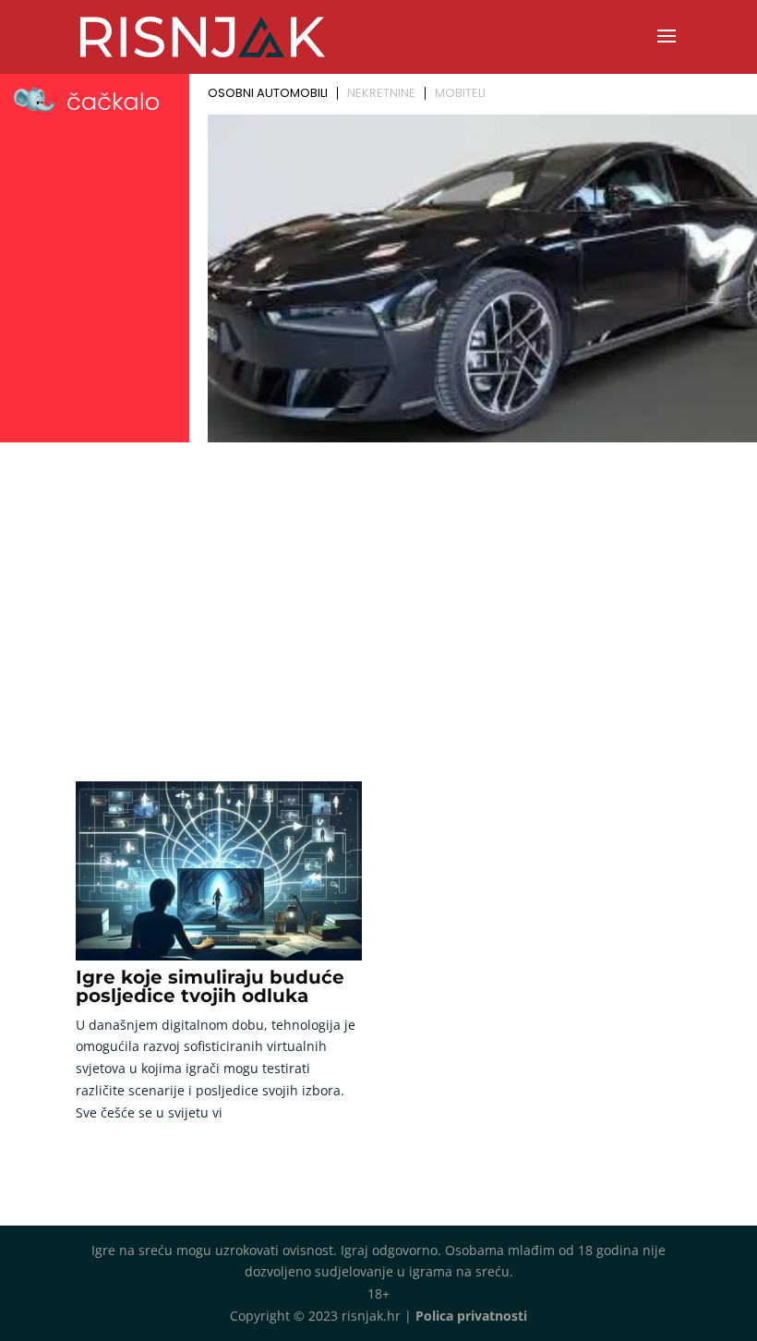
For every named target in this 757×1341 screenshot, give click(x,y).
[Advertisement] (378, 587)
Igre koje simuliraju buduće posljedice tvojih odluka (210, 986)
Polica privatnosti (471, 1315)
